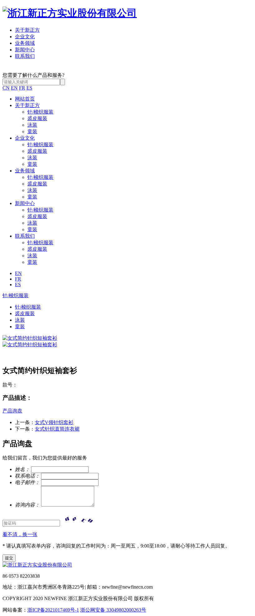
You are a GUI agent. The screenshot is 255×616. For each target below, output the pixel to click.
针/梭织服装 (40, 111)
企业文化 (25, 36)
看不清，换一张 (19, 534)
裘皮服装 (37, 118)
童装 (32, 131)
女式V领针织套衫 (54, 422)
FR (22, 88)
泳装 (32, 125)
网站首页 (25, 98)
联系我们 (25, 56)
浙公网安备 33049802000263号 (113, 610)
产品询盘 (12, 410)
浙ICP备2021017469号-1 (53, 610)
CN (6, 88)
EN (14, 88)
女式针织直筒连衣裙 (57, 429)
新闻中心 (25, 49)
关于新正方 (27, 30)
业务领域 (25, 43)
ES (29, 88)
